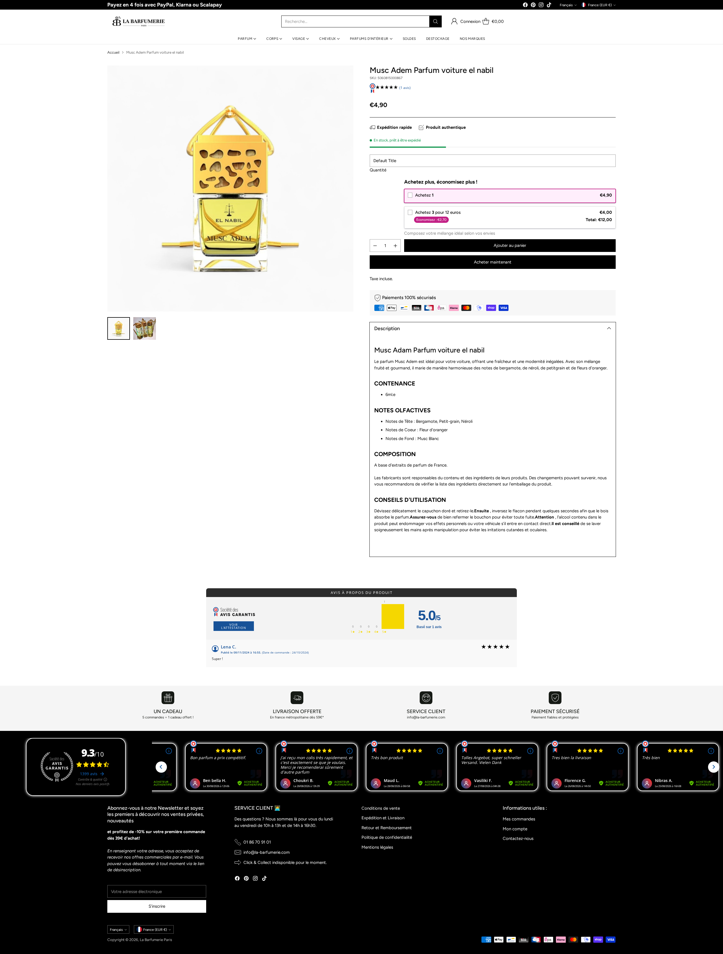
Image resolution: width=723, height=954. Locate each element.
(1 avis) (405, 87)
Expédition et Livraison (383, 817)
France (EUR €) (600, 5)
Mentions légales (377, 847)
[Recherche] (435, 21)
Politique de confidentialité (387, 837)
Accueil (113, 52)
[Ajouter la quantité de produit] (395, 245)
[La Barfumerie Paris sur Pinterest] (533, 6)
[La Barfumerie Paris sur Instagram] (541, 6)
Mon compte (515, 828)
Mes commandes (519, 819)
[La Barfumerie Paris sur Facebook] (525, 6)
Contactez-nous (518, 838)
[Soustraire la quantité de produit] (375, 245)
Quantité (378, 170)
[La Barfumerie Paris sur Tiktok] (549, 6)
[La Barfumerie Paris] (138, 21)
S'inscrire (157, 906)
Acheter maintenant (492, 262)
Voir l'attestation (233, 626)
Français (566, 5)
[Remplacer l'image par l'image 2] (144, 328)
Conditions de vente (381, 808)
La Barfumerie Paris (156, 939)
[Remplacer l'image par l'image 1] (118, 328)
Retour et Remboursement (387, 827)
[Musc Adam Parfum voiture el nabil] (230, 189)
